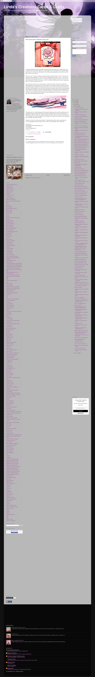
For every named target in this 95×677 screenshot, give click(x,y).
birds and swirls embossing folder (13, 217)
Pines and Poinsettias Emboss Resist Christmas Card (81, 199)
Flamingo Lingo (9, 308)
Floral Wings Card (78, 323)
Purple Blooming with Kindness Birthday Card (81, 316)
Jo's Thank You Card (79, 107)
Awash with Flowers (10, 198)
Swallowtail (8, 485)
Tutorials (33, 14)
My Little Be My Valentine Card (81, 186)
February (77, 353)
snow (7, 454)
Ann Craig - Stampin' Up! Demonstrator (16, 656)
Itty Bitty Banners (9, 366)
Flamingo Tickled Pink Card (80, 193)
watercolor (8, 503)
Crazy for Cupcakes (10, 254)
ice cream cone (9, 365)
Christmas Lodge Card (79, 154)
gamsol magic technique (11, 328)
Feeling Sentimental (10, 300)
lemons (7, 379)
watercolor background (11, 505)
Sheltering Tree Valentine (80, 211)
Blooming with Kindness (11, 228)
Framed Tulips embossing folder (12, 320)
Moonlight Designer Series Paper (13, 393)
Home (7, 14)
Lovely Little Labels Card (80, 190)
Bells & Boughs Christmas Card (81, 160)
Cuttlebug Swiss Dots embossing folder (14, 266)
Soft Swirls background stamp (12, 458)
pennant (8, 420)
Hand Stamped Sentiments (13, 650)
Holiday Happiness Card (79, 180)
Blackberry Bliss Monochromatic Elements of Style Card (81, 333)
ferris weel (8, 302)
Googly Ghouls (9, 336)
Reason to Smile (9, 433)
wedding (8, 509)
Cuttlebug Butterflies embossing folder (14, 263)
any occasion (9, 196)
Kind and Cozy (9, 369)
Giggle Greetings (9, 334)
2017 (75, 101)
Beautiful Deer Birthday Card (80, 147)
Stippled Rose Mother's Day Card (14, 157)
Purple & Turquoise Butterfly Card (81, 119)
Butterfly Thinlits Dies (10, 240)
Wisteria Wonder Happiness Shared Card (80, 249)
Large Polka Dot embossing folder (13, 377)
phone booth (8, 425)
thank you (8, 489)
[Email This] (45, 132)
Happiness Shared (10, 343)
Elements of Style (9, 291)
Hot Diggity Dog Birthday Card (81, 298)
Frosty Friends (9, 326)
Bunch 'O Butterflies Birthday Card (82, 139)
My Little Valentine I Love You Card (82, 188)
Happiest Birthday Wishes (11, 342)
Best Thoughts (9, 213)
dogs (7, 278)
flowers (7, 315)
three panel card (9, 494)
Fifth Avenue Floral (33, 133)
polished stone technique (11, 428)
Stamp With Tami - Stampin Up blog (15, 671)
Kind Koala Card (78, 167)
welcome (8, 511)
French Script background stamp (13, 323)
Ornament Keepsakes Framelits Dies (13, 411)
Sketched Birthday (10, 452)
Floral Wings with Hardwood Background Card (80, 328)
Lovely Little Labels (10, 383)
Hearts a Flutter (9, 351)
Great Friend (8, 339)
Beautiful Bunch (9, 206)
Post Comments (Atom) (36, 177)
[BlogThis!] (47, 132)
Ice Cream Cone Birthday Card (81, 195)
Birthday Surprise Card (79, 209)
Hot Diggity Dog (9, 360)
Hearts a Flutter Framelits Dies (12, 352)
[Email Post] (43, 132)
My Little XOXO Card (79, 185)
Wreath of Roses (9, 519)
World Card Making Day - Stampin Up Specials (16, 657)
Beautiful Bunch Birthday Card (81, 253)
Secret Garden (9, 441)
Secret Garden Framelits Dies (12, 443)
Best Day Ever (9, 211)
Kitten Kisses (8, 376)
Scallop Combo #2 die (10, 440)
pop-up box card (9, 430)
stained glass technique (11, 477)
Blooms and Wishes (11, 666)
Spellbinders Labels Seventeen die (13, 466)
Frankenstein (9, 322)
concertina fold (9, 250)
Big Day (7, 216)
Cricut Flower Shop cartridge (12, 256)
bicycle (7, 214)
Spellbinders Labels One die (12, 465)
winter (7, 516)
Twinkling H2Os (9, 500)
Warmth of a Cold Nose (79, 297)
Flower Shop (8, 314)
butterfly (7, 237)
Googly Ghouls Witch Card (80, 259)
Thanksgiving (9, 491)
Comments (76, 21)
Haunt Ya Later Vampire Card (81, 343)
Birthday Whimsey (10, 222)
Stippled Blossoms (10, 480)
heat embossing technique (11, 354)
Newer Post (29, 175)
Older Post (66, 175)
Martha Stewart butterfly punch (12, 386)
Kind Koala (8, 371)
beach (7, 203)
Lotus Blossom (9, 380)
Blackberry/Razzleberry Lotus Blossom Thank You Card (81, 247)
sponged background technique (12, 474)
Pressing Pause (10, 663)
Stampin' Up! (8, 478)
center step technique (10, 245)
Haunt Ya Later (9, 348)
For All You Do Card (79, 213)
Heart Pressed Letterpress (11, 349)
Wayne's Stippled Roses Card (17, 640)
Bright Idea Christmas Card (80, 133)
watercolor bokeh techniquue (12, 506)
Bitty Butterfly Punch (10, 223)
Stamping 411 (10, 668)
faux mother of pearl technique (12, 298)
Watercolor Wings (9, 508)
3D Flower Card (14, 633)
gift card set (8, 332)
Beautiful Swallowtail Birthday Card (82, 145)
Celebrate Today (9, 243)
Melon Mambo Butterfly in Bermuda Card (80, 340)
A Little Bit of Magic (10, 188)
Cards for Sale (14, 14)
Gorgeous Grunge (10, 337)
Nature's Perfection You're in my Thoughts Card (81, 205)
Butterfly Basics (9, 239)
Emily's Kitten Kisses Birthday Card (82, 142)
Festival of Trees (9, 303)
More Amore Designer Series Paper (13, 394)
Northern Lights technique (11, 406)
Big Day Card (77, 162)
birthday (7, 219)
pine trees (8, 427)
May (76, 102)
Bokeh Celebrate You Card (80, 175)
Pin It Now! (28, 129)
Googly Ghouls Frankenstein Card (82, 257)
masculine (8, 388)
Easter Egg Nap (9, 283)
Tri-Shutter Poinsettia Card (80, 114)
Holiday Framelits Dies (10, 356)
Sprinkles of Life (9, 475)
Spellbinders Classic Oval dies (12, 462)
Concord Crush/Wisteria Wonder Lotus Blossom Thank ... (81, 244)
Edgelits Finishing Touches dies (12, 286)
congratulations (9, 251)
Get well (7, 331)
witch (7, 517)
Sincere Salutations (10, 448)
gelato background (10, 329)
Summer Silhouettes (10, 483)
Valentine (39, 133)
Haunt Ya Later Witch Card (80, 348)
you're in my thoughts (10, 520)
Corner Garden (9, 253)
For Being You (9, 317)
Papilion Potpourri (9, 416)
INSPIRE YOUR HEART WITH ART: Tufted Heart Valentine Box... (19, 654)
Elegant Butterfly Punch (11, 289)
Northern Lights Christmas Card (81, 330)
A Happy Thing (9, 187)
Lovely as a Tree (9, 382)
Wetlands (8, 512)
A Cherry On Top (9, 185)
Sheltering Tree (9, 446)
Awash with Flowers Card (80, 275)
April (76, 104)
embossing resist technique (11, 292)
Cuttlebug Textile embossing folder (13, 268)
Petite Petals (8, 423)
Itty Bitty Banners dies (10, 368)
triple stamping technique (11, 499)
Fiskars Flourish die (10, 306)
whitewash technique (10, 514)
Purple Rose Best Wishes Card (81, 172)
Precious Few (9, 431)
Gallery (21, 14)
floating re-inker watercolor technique (13, 311)
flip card (7, 309)
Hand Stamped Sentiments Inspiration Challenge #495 (17, 651)
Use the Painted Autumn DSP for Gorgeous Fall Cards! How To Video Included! (22, 660)
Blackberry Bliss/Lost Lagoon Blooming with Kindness (80, 307)
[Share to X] (48, 132)
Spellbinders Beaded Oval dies (12, 460)
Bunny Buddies (9, 236)
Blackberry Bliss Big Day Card (81, 216)
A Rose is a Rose (9, 190)
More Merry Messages (10, 396)
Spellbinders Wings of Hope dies (12, 471)
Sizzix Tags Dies (9, 451)
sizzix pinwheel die (10, 449)
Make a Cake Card (78, 305)
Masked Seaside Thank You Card (18, 627)
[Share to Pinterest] (50, 132)
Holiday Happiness (10, 357)
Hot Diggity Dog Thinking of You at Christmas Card (82, 301)
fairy (7, 295)
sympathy (8, 486)
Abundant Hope (9, 191)
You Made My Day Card (79, 266)
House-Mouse (9, 362)
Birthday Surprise (9, 220)
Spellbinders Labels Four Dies (12, 463)
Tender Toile (8, 488)
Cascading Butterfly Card (80, 134)
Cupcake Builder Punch (11, 260)
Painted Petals (9, 414)
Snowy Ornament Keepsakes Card (82, 170)
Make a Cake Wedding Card (80, 303)
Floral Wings (8, 312)
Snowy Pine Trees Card (79, 159)
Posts (75, 19)
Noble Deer (8, 405)
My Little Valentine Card (79, 183)
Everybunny (8, 294)
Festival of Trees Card (79, 214)
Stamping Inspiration (12, 653)
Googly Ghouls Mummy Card (80, 261)
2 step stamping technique (11, 184)
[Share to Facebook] (49, 132)
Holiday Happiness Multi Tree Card (82, 181)
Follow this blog (14, 532)
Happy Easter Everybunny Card (81, 282)
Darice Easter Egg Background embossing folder (12, 273)
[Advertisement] (47, 25)
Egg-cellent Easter (78, 287)
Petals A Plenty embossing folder (12, 422)
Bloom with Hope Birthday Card (81, 191)
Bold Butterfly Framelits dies (12, 231)
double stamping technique (11, 280)
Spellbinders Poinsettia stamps (12, 469)
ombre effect (8, 408)
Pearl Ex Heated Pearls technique (13, 419)
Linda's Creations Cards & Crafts (34, 7)
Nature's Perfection (10, 403)
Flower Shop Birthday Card (80, 173)
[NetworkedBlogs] (14, 530)
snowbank (8, 455)
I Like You (8, 363)
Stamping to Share (11, 659)
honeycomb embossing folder (12, 359)
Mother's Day (9, 397)
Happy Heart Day (9, 345)
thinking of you (9, 492)
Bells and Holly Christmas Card (81, 144)
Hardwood (8, 346)
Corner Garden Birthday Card (81, 251)
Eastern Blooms (9, 285)
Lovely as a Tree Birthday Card (81, 116)
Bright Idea (8, 234)
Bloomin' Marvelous (10, 226)
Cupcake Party (9, 261)
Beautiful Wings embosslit (11, 208)
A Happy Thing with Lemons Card (81, 264)
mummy (7, 399)
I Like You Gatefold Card (80, 222)
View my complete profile (11, 111)
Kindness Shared (9, 374)
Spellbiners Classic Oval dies (12, 472)
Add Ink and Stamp (11, 665)
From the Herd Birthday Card (80, 262)
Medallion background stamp (12, 390)
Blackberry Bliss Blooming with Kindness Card (81, 310)
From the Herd (9, 325)
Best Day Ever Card (79, 267)
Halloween (8, 340)
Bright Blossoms (9, 233)
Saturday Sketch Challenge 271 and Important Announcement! (19, 669)
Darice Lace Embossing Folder (12, 274)
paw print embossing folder (11, 417)
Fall (7, 297)
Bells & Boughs (9, 209)
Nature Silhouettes (10, 402)
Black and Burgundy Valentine (81, 140)
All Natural (8, 193)
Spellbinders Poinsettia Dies (12, 468)
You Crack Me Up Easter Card (81, 285)
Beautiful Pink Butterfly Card (80, 121)
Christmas (8, 246)
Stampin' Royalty (11, 662)
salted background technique (12, 438)
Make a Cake (9, 385)
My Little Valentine (10, 400)
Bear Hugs (8, 205)
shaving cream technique (11, 445)
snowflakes (8, 457)
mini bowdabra (9, 391)
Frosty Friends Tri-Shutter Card (81, 125)
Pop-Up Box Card (78, 118)
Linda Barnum (16, 99)
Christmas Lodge (9, 248)
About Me (27, 14)
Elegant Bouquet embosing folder (13, 288)
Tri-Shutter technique (10, 497)
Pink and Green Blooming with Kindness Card (81, 318)
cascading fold (9, 242)
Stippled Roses (9, 482)
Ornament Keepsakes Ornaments (13, 413)
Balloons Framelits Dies (11, 199)
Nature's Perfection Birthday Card (81, 337)
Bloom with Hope (9, 225)
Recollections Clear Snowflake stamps (14, 434)
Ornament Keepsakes (10, 410)
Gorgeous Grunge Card (79, 220)
